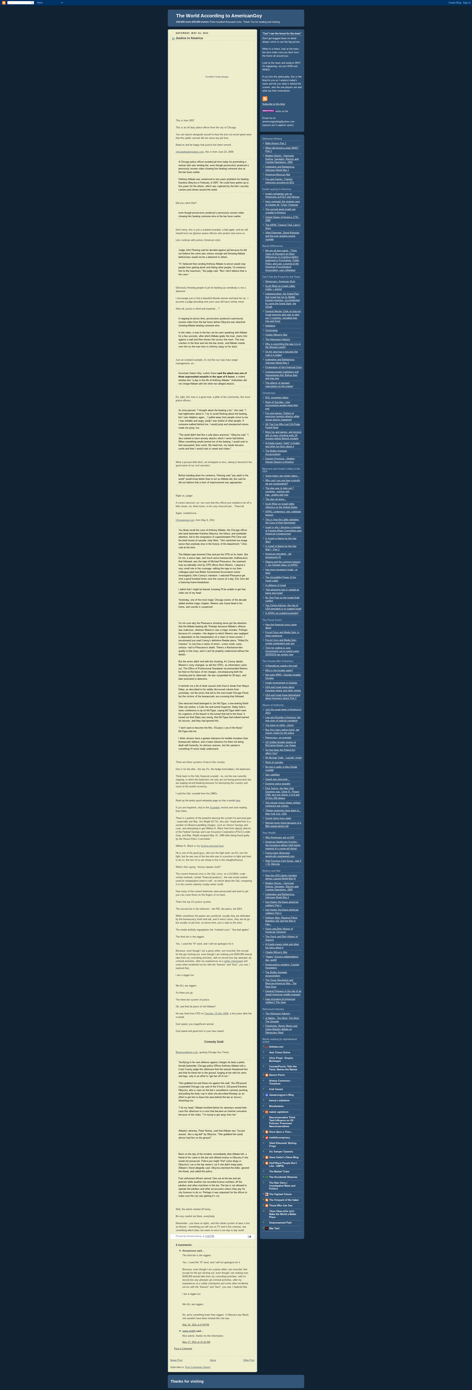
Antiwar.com (276, 1047)
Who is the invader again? (279, 670)
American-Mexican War (277, 174)
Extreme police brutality (278, 783)
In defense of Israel (275, 585)
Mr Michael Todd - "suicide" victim (283, 757)
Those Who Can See (280, 1205)
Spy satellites (272, 774)
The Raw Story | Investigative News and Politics (282, 1186)
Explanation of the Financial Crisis (283, 367)
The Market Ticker (279, 1171)
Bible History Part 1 (275, 143)
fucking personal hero (212, 846)
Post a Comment (183, 1348)
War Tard (274, 1228)
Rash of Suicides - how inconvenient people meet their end (281, 405)
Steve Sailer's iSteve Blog (284, 1157)
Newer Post (176, 1360)
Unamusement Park (280, 1222)
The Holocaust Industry (277, 339)
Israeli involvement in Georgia (281, 683)
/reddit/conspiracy (279, 1137)
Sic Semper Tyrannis (281, 1151)
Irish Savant (276, 1089)
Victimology (271, 330)
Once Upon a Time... (281, 1132)
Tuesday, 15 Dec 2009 (216, 1013)
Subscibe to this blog (273, 104)
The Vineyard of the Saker (284, 1200)
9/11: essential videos (277, 397)
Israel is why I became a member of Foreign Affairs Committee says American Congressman (283, 530)
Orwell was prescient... (277, 779)
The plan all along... (275, 499)
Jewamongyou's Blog (281, 1095)
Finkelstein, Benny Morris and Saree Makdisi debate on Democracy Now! (281, 1029)
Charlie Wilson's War (276, 335)
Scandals (215, 807)
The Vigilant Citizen (280, 1194)
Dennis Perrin (277, 1075)
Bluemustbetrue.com (187, 1052)
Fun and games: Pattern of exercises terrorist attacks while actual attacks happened (282, 416)
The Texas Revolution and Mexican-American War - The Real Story (280, 983)
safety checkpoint (233, 961)
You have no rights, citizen (279, 725)
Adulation (270, 326)
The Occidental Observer (283, 1177)
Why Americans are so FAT (279, 837)
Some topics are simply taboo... (282, 476)
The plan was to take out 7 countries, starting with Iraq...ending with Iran (279, 491)
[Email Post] (249, 1236)
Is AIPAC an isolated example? (282, 613)
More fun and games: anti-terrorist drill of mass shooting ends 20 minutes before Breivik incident (283, 435)
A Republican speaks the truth (281, 666)
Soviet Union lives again (278, 818)
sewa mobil (188, 1331)
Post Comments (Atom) (197, 1367)
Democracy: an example (278, 737)
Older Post (249, 1360)
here (238, 800)
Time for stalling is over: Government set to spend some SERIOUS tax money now (282, 651)
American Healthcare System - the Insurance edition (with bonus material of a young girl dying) (283, 845)
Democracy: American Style (280, 281)
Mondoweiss (276, 1106)
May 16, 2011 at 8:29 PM (195, 1325)
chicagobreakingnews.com (190, 152)
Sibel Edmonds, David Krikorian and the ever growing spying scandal (282, 236)
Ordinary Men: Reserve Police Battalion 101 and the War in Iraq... (281, 921)
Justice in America (189, 38)
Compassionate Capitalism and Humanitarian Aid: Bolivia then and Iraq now (282, 375)
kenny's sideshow (279, 1100)
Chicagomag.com (185, 520)
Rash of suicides (274, 762)
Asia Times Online (279, 1052)
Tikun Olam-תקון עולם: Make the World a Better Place (282, 1214)
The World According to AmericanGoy (219, 15)
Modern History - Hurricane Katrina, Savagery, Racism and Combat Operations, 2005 (282, 159)
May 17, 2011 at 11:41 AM (196, 1342)
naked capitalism (279, 1112)
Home (213, 1360)
